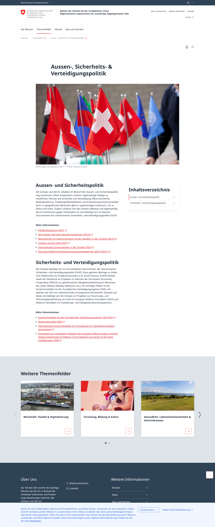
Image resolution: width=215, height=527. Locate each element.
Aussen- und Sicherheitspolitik (144, 197)
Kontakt (116, 487)
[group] (47, 409)
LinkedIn (74, 488)
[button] (27, 29)
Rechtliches (35, 520)
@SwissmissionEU (79, 483)
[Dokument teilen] (193, 47)
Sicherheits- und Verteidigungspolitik (148, 203)
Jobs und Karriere (121, 501)
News (115, 494)
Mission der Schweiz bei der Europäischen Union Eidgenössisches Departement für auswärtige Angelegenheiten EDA (94, 12)
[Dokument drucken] (187, 47)
